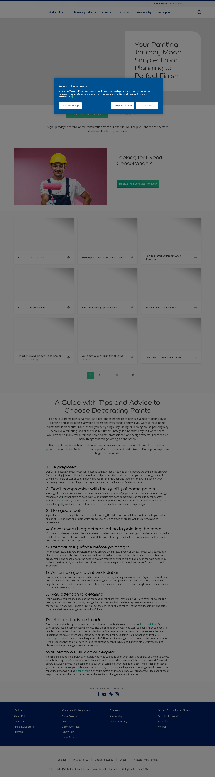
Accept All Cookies (122, 105)
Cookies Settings (70, 105)
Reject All (147, 105)
